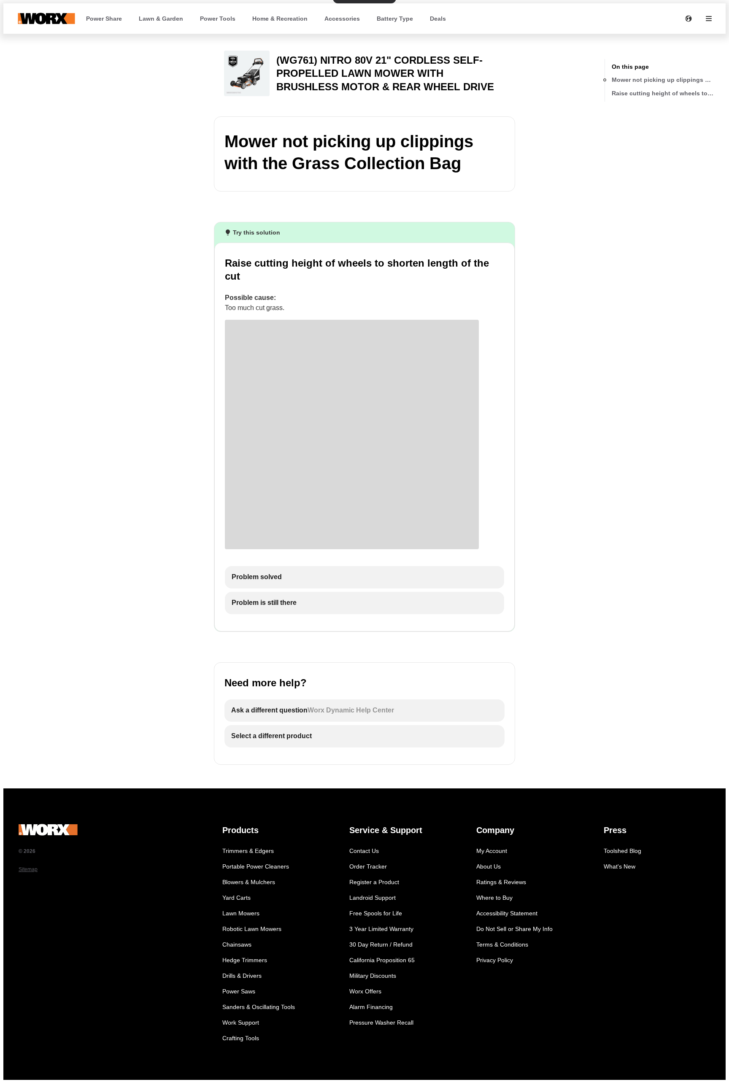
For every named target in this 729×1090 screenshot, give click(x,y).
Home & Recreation (280, 18)
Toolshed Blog (622, 850)
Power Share (104, 18)
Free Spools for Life (375, 913)
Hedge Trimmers (244, 960)
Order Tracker (368, 866)
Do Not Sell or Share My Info (514, 928)
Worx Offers (365, 991)
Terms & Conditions (502, 944)
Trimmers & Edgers (248, 850)
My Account (491, 850)
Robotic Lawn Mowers (251, 928)
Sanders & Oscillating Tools (258, 1007)
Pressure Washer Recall (381, 1022)
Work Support (240, 1022)
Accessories (342, 18)
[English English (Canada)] (688, 18)
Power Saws (238, 991)
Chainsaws (236, 944)
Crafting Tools (240, 1038)
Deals (438, 18)
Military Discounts (372, 975)
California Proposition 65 (382, 960)
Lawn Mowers (240, 913)
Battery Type (395, 18)
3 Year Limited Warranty (381, 928)
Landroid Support (372, 897)
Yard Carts (236, 897)
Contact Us (364, 850)
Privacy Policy (494, 960)
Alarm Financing (371, 1007)
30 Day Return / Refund (381, 944)
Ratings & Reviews (501, 882)
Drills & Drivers (242, 975)
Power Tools (217, 18)
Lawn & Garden (161, 18)
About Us (488, 866)
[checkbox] (364, 577)
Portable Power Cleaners (255, 866)
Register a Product (374, 882)
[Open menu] (709, 18)
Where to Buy (494, 897)
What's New (619, 866)
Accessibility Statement (506, 913)
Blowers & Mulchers (248, 882)
